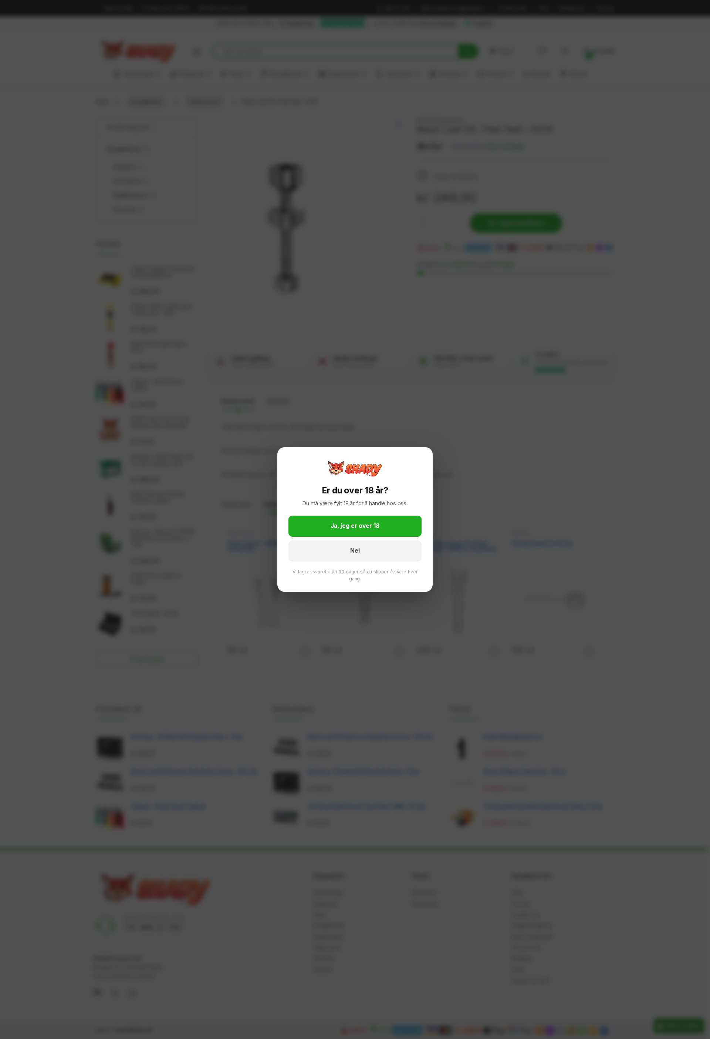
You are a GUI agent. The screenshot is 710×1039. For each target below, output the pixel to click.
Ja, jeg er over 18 (355, 525)
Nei (355, 550)
